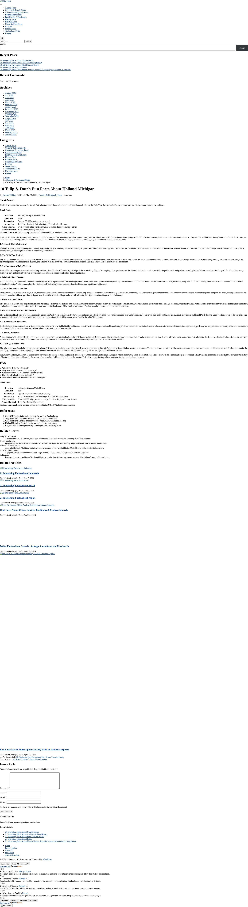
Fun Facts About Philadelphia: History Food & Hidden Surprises (34, 749)
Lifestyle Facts (11, 22)
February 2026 (11, 104)
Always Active (25, 871)
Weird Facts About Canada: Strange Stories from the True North (34, 546)
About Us (9, 850)
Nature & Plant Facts (13, 24)
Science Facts (10, 29)
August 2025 (10, 118)
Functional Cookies (10, 879)
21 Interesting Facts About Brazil (17, 485)
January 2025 (10, 135)
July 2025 (9, 121)
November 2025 (11, 111)
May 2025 (9, 125)
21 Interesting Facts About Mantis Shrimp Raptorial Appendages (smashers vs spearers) (35, 70)
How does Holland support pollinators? (18, 375)
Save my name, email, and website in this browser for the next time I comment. (35, 807)
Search (3, 44)
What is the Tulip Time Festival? (15, 368)
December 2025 (11, 109)
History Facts (10, 19)
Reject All (15, 864)
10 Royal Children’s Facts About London (30, 759)
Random (8, 26)
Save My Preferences (19, 900)
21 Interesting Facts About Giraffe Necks (16, 60)
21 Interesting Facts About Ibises (13, 67)
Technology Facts (12, 31)
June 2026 (9, 98)
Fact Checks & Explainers (15, 17)
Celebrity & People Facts (15, 10)
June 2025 (9, 123)
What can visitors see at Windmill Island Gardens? (22, 373)
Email (3, 797)
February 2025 (11, 132)
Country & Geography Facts (16, 12)
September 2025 (11, 116)
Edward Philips (9, 195)
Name (3, 792)
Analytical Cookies (10, 886)
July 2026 (9, 95)
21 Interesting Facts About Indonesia (19, 473)
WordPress (47, 859)
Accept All (25, 864)
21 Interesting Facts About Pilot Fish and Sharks (19, 65)
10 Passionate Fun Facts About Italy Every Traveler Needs (40, 757)
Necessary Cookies (10, 871)
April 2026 (9, 100)
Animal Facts (10, 8)
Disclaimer (9, 852)
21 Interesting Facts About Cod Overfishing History (21, 63)
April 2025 (9, 128)
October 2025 (10, 114)
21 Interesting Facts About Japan (17, 497)
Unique (8, 33)
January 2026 (10, 107)
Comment (5, 788)
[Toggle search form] (2, 38)
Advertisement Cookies (12, 893)
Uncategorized (11, 171)
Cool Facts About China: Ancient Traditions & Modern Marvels (34, 510)
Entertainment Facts (13, 15)
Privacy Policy (11, 848)
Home (7, 846)
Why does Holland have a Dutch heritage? (19, 370)
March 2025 (10, 130)
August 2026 (10, 93)
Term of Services (12, 855)
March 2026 (10, 102)
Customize (5, 864)
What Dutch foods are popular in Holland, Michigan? (24, 377)
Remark (22, 879)
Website (3, 802)
